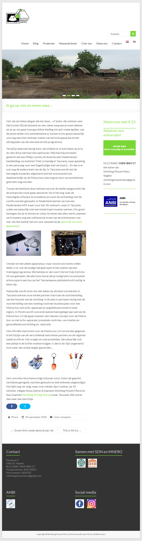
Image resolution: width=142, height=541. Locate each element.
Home (25, 43)
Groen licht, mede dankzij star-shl (32, 430)
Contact (117, 43)
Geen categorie (62, 417)
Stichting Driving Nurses (37, 394)
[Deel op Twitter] (24, 406)
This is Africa (72, 430)
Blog (36, 43)
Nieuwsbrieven (68, 43)
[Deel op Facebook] (11, 406)
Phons (14, 417)
